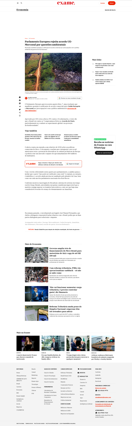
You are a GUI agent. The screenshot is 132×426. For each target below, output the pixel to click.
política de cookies (39, 423)
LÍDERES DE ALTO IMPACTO (21, 379)
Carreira (18, 387)
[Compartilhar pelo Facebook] (20, 100)
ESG (17, 393)
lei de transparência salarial (67, 423)
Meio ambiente (54, 222)
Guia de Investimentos (50, 379)
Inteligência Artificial (19, 400)
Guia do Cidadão (49, 372)
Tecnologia (35, 384)
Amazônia (75, 222)
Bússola (63, 382)
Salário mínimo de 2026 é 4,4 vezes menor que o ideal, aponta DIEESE (104, 81)
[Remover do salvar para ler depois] (20, 116)
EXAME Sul (64, 379)
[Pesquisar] (21, 3)
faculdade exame (85, 369)
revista (82, 372)
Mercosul (39, 224)
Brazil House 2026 (66, 376)
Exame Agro (35, 381)
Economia (22, 9)
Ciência (34, 390)
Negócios (19, 407)
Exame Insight (20, 396)
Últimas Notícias (21, 376)
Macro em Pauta (110, 10)
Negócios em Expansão (67, 413)
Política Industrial (66, 400)
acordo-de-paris (49, 224)
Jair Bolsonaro (30, 224)
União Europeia (65, 222)
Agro (81, 398)
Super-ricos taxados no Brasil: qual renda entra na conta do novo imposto (104, 73)
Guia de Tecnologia (49, 376)
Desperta (82, 385)
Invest (18, 404)
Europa (45, 222)
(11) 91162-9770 (103, 390)
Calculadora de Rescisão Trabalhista (50, 391)
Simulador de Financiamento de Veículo (48, 402)
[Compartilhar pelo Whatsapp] (20, 97)
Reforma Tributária (66, 372)
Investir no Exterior (66, 391)
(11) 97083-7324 (103, 413)
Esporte (34, 378)
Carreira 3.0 (83, 382)
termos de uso (29, 423)
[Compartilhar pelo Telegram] (20, 106)
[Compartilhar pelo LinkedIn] (20, 103)
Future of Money (36, 387)
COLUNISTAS (20, 410)
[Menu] (17, 3)
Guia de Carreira (49, 382)
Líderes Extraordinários (68, 394)
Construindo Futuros (67, 385)
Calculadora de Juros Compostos (50, 396)
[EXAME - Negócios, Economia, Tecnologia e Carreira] (66, 3)
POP (33, 393)
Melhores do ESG (66, 410)
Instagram (98, 378)
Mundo (34, 369)
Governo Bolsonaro (63, 224)
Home (26, 38)
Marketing (35, 375)
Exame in (82, 379)
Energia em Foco (65, 388)
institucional (20, 423)
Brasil (18, 383)
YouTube (98, 372)
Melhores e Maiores (66, 407)
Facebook (98, 381)
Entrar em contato (100, 388)
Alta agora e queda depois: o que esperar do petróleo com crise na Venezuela (105, 65)
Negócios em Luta (66, 397)
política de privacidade (52, 423)
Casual (34, 372)
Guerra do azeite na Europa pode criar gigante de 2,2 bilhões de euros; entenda (53, 136)
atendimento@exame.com (103, 397)
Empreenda (83, 401)
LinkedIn (97, 375)
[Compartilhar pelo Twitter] (20, 109)
